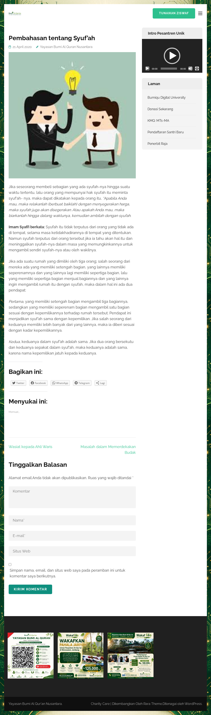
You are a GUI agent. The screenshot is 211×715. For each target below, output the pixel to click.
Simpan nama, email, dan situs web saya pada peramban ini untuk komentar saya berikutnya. (67, 573)
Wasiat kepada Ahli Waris (30, 447)
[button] (172, 56)
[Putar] (147, 69)
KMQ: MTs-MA (158, 121)
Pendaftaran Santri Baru (166, 132)
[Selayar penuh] (197, 69)
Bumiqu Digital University (167, 97)
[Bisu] (190, 69)
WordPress (193, 704)
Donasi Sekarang (160, 109)
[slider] (169, 69)
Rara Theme (152, 704)
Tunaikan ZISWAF (174, 13)
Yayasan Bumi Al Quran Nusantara (66, 47)
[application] (172, 56)
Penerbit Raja (158, 144)
